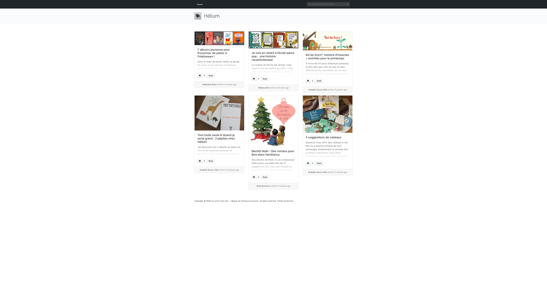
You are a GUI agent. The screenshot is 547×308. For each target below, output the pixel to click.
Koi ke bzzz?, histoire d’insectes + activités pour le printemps (327, 56)
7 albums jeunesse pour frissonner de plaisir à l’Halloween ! (213, 53)
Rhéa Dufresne (263, 186)
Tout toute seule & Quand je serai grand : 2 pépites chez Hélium (216, 138)
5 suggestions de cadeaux (323, 137)
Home (200, 4)
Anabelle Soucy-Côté (317, 90)
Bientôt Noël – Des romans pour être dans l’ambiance (273, 152)
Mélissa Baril (263, 88)
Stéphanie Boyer (209, 84)
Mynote (289, 201)
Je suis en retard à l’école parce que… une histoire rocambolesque (273, 56)
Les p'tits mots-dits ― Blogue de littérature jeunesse (234, 201)
